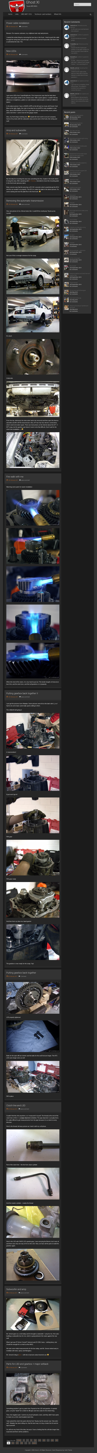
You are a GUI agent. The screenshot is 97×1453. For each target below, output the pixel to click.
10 (35, 1440)
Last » (34, 1443)
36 (13, 1443)
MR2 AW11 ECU (26, 14)
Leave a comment (25, 204)
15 (39, 1440)
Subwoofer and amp (16, 1289)
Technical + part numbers (43, 14)
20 (44, 1440)
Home (10, 14)
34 (56, 1440)
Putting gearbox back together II (22, 693)
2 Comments (24, 26)
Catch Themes (68, 1450)
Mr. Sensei (32, 181)
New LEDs (11, 51)
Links (16, 14)
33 (52, 1440)
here (19, 1355)
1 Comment (23, 976)
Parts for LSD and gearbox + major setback (27, 1364)
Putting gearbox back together (21, 972)
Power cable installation (17, 23)
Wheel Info (57, 14)
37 (17, 1443)
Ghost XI (32, 2)
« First (19, 1440)
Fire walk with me (14, 476)
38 (21, 1443)
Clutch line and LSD (15, 1105)
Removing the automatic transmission (25, 200)
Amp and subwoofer (16, 130)
